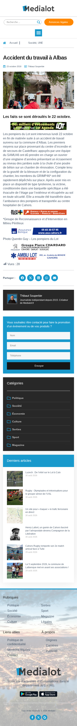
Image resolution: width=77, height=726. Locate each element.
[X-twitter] (38, 717)
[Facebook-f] (32, 717)
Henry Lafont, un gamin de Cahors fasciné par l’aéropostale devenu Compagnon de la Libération (47, 530)
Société (32, 42)
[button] (38, 32)
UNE (40, 42)
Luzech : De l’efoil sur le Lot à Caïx (43, 472)
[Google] (44, 717)
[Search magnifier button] (38, 22)
